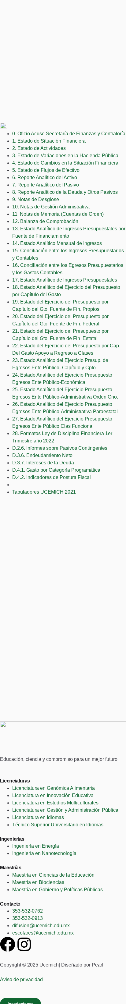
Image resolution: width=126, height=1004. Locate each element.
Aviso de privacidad (21, 979)
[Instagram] (24, 944)
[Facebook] (7, 944)
